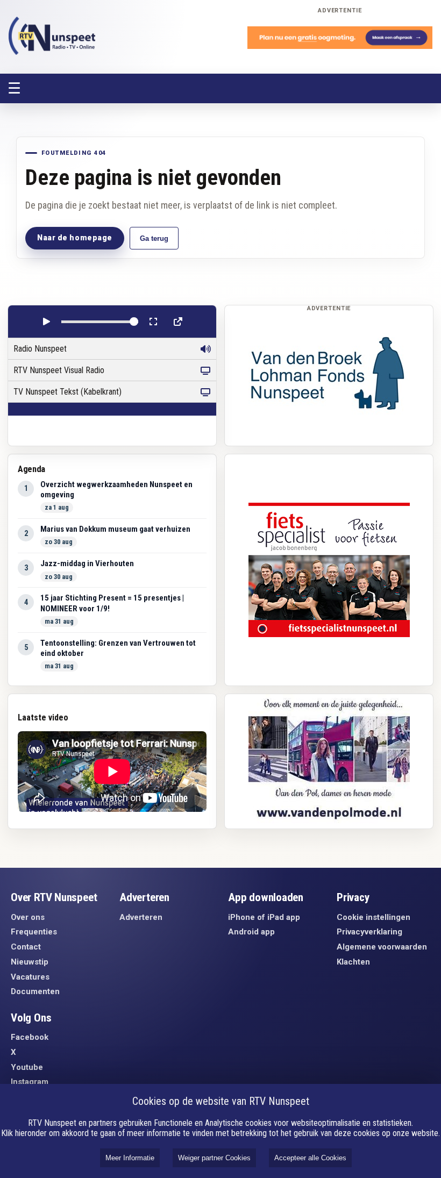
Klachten (353, 962)
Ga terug (154, 238)
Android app (251, 932)
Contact (26, 947)
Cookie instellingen (373, 917)
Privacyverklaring (369, 932)
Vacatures (30, 977)
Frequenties (34, 932)
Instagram (29, 1082)
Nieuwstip (29, 962)
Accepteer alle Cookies (310, 1158)
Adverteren (140, 917)
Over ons (28, 917)
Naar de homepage (74, 237)
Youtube (27, 1067)
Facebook (29, 1037)
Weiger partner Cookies (214, 1158)
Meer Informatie (129, 1158)
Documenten (35, 991)
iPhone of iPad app (264, 917)
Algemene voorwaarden (382, 947)
